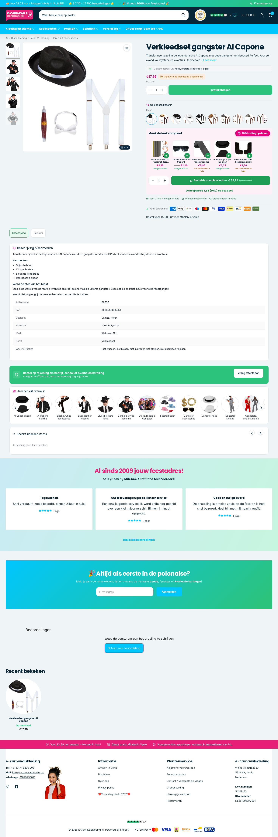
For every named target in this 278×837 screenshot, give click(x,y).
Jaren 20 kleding (40, 37)
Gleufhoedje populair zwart (222, 160)
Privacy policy (106, 787)
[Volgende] (260, 432)
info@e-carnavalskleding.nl (28, 772)
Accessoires (48, 29)
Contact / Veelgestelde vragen (185, 780)
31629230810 (27, 777)
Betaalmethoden (176, 774)
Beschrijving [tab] (19, 233)
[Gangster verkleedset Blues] (200, 119)
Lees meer (210, 60)
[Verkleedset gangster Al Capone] (151, 119)
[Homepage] (7, 37)
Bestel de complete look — (223, 180)
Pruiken (69, 29)
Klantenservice (179, 761)
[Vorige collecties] (15, 407)
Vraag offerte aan (248, 372)
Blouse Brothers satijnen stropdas (201, 160)
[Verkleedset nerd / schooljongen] (262, 119)
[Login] (261, 15)
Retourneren (174, 800)
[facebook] (16, 786)
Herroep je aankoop (178, 794)
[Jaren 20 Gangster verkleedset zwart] (176, 119)
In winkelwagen (220, 89)
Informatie (107, 761)
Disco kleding (19, 37)
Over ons (103, 780)
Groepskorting (175, 787)
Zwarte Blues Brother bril (181, 160)
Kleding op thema (18, 29)
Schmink (89, 29)
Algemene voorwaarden (181, 767)
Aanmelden (169, 591)
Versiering (110, 29)
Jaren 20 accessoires (65, 37)
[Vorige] (252, 432)
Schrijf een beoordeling (124, 648)
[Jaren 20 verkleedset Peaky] (225, 119)
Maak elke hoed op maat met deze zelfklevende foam (160, 160)
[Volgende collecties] (261, 407)
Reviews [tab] (38, 233)
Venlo (195, 217)
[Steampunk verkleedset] (237, 119)
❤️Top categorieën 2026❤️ (114, 794)
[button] (162, 90)
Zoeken (183, 15)
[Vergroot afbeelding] (126, 47)
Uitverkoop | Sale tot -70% (144, 29)
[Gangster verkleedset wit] (188, 119)
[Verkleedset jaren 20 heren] (250, 119)
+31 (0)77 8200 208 (22, 767)
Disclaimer (104, 774)
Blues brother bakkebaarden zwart (243, 160)
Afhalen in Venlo (107, 767)
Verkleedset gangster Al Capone (23, 720)
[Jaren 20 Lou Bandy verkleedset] (163, 119)
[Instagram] (7, 786)
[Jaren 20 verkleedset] (213, 119)
